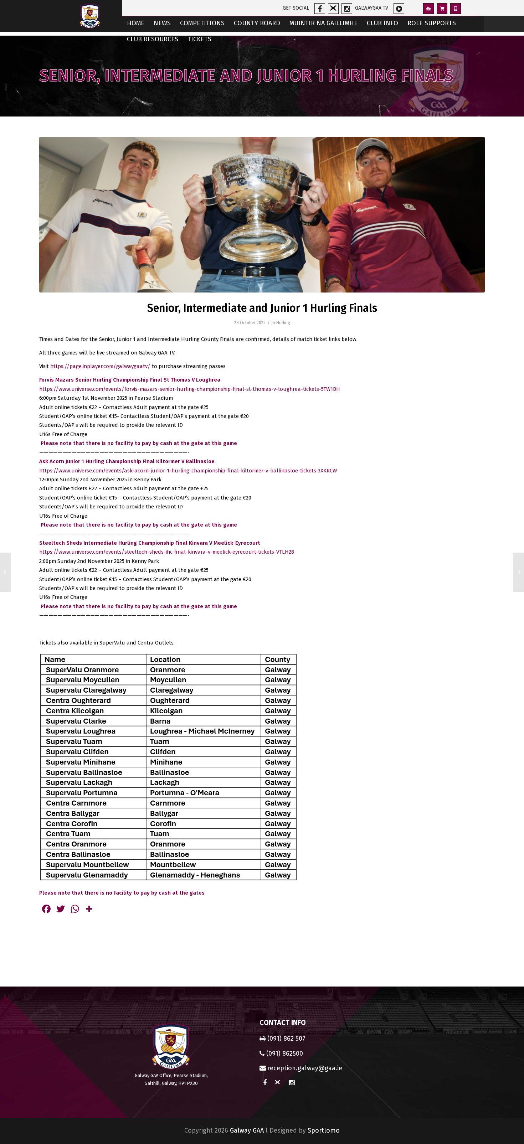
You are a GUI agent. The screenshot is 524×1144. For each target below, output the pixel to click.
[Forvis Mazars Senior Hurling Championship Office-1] (262, 215)
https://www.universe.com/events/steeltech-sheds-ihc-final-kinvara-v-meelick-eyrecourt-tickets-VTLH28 (166, 552)
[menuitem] (135, 24)
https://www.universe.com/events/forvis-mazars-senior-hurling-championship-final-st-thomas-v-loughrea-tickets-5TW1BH (189, 389)
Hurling (283, 322)
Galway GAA (247, 1130)
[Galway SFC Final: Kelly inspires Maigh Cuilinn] (5, 572)
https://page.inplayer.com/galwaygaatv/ (100, 366)
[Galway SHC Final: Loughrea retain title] (518, 572)
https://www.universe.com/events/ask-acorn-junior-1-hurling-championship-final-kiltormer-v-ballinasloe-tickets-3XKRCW (188, 470)
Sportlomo (324, 1130)
